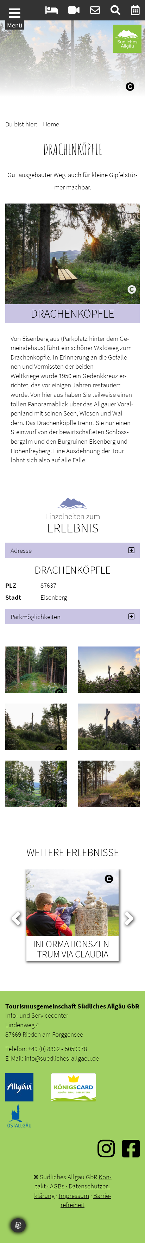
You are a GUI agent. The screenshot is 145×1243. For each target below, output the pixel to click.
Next (129, 917)
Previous (16, 917)
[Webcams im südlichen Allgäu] (74, 11)
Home (51, 124)
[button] (72, 550)
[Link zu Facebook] (131, 1153)
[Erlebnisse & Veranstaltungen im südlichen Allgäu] (135, 11)
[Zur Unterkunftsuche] (51, 11)
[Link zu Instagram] (106, 1153)
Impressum (74, 1195)
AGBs (57, 1186)
